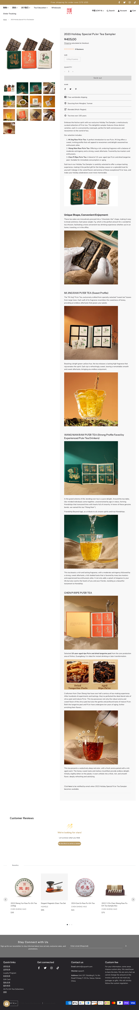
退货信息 (6, 966)
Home (5, 19)
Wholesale (56, 8)
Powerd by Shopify (49, 1003)
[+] (72, 72)
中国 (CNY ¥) (97, 11)
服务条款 (6, 986)
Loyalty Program (9, 973)
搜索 (5, 992)
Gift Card (6, 979)
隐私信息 (6, 983)
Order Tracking (9, 14)
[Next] (133, 899)
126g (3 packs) (72, 59)
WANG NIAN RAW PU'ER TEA (80, 434)
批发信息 (6, 976)
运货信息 (6, 970)
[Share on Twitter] (70, 89)
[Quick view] (35, 898)
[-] (64, 72)
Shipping (67, 43)
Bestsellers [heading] (15, 865)
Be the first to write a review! (69, 844)
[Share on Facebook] (65, 89)
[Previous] (5, 899)
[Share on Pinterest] (75, 89)
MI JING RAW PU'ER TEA (77, 292)
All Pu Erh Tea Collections (13, 989)
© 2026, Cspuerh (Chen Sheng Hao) (30, 1003)
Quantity (68, 67)
